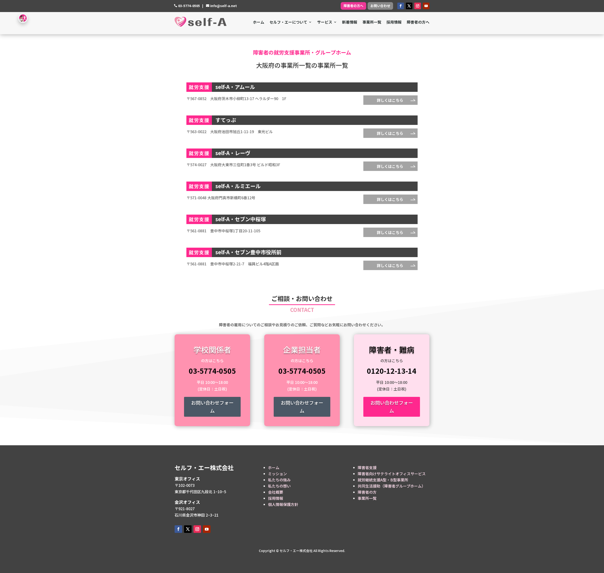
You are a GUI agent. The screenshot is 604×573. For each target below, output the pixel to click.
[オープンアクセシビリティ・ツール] (23, 18)
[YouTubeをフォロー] (426, 6)
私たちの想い (279, 486)
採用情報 (394, 22)
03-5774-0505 (189, 5)
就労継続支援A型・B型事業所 (383, 480)
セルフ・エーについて (288, 22)
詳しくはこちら (390, 100)
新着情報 (349, 22)
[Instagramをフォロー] (417, 6)
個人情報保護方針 (283, 504)
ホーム (258, 22)
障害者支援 (367, 467)
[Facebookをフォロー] (400, 6)
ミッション (277, 473)
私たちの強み (279, 480)
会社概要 (275, 492)
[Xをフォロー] (409, 6)
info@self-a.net (223, 5)
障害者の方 (367, 492)
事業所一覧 (371, 22)
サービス (324, 22)
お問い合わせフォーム (212, 406)
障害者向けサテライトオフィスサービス (392, 473)
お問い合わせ (380, 5)
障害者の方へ (353, 5)
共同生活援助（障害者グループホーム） (391, 486)
